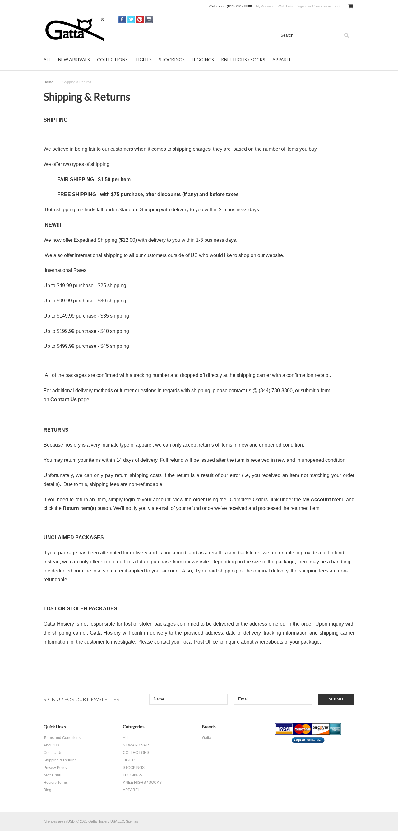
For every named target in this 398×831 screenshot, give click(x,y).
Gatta (206, 738)
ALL (47, 59)
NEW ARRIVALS (74, 59)
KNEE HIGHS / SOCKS (243, 59)
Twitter (131, 19)
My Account (265, 6)
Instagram (149, 19)
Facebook (122, 19)
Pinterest (140, 19)
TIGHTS (143, 59)
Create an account (326, 6)
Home (48, 82)
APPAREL (281, 59)
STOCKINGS (172, 59)
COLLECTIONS (112, 59)
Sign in (302, 6)
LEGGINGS (203, 59)
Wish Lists (285, 6)
